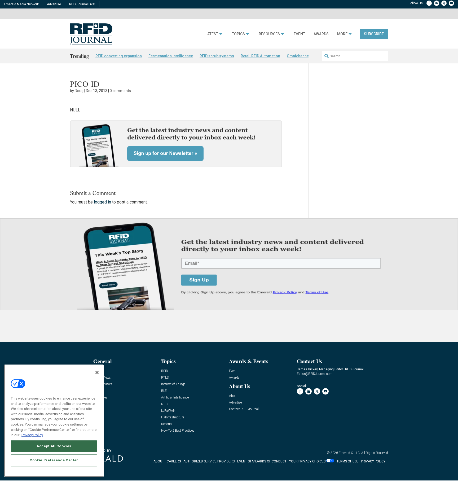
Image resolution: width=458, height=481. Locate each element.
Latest (211, 34)
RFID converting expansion (118, 56)
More (342, 34)
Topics (238, 34)
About (233, 396)
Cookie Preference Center (54, 460)
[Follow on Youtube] (451, 3)
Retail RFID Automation (260, 56)
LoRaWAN (168, 411)
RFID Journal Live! (82, 4)
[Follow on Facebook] (429, 3)
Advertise (54, 4)
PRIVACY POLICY (373, 461)
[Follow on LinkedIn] (436, 3)
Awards (321, 34)
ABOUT (158, 461)
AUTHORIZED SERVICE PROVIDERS (209, 461)
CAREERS (174, 461)
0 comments (120, 91)
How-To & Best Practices (177, 430)
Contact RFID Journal (244, 409)
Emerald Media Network (21, 4)
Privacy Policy (32, 435)
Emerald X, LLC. (349, 453)
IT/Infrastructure (172, 417)
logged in (102, 202)
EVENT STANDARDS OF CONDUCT (262, 461)
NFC (164, 404)
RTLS (165, 377)
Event (299, 34)
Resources (269, 34)
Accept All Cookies (54, 446)
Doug (79, 91)
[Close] (97, 372)
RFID (164, 371)
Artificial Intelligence (175, 397)
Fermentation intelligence (170, 56)
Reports (166, 424)
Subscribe (374, 34)
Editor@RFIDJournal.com (314, 374)
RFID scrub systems (217, 56)
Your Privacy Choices (307, 461)
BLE (164, 391)
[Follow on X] (444, 3)
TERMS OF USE (347, 461)
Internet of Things (173, 384)
